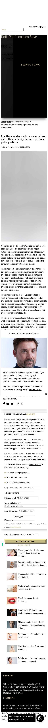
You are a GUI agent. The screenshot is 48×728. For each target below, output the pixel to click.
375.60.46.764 (35, 389)
